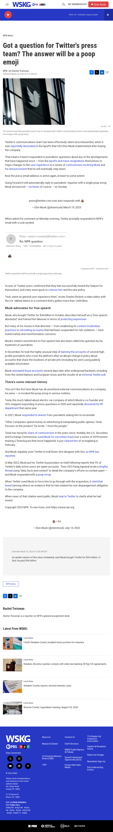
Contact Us (70, 737)
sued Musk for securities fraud (56, 436)
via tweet (33, 186)
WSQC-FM (26, 810)
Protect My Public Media (73, 766)
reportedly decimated (22, 146)
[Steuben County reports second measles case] (12, 686)
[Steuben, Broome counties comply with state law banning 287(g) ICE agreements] (12, 665)
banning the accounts (73, 351)
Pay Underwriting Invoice (95, 768)
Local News (28, 638)
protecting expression (73, 319)
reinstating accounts (32, 330)
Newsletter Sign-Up (96, 761)
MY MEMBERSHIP (77, 4)
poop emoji (44, 474)
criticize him (55, 289)
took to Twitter (67, 496)
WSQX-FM (19, 808)
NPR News (8, 35)
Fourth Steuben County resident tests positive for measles (54, 642)
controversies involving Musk (83, 164)
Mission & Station (50, 744)
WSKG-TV (17, 813)
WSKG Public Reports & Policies (74, 751)
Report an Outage (95, 755)
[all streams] (108, 15)
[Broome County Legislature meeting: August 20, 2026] (12, 708)
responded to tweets (34, 415)
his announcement (16, 168)
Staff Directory (72, 744)
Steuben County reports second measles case (47, 685)
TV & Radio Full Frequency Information (94, 738)
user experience (40, 164)
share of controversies (41, 432)
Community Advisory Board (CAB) (52, 757)
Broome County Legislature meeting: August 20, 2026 (51, 707)
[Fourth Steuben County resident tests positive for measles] (12, 643)
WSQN (9, 813)
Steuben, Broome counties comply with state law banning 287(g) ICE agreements (65, 664)
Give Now (100, 4)
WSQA (18, 810)
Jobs (44, 765)
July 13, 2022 (72, 527)
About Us (46, 737)
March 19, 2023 (72, 207)
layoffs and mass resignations (66, 160)
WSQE (12, 810)
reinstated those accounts (27, 370)
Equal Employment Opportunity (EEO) (73, 758)
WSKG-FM (10, 808)
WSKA (24, 813)
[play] (8, 14)
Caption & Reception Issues (96, 747)
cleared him (71, 440)
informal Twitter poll (93, 374)
